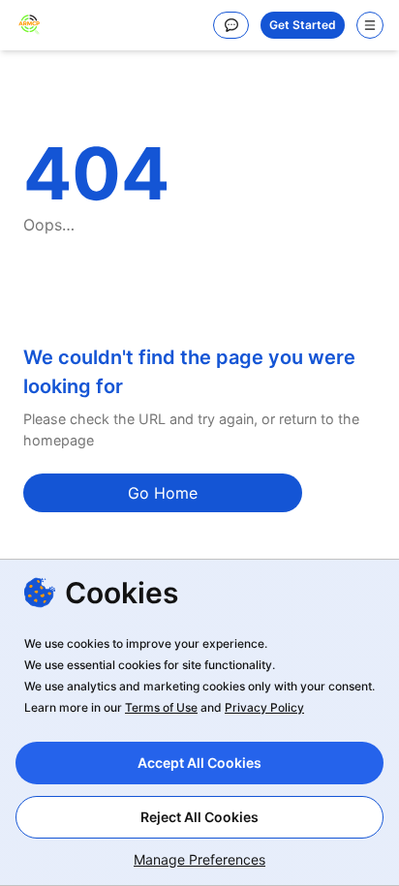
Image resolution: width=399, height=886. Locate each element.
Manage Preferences (199, 859)
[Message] (231, 25)
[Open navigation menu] (370, 25)
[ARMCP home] (29, 25)
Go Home (163, 493)
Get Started (302, 24)
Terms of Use (161, 707)
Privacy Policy (264, 707)
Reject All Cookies (199, 817)
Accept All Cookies (199, 762)
